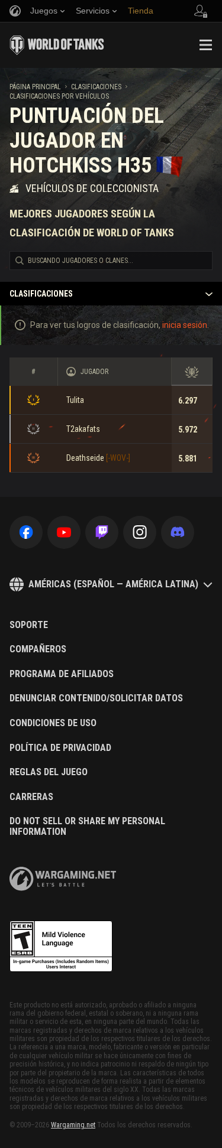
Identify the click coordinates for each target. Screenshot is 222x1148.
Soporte (28, 625)
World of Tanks (56, 45)
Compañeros (37, 649)
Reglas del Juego (48, 772)
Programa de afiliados (61, 674)
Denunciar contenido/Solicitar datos (96, 698)
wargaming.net (62, 879)
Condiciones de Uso (52, 723)
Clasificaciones (96, 87)
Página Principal (35, 87)
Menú (205, 45)
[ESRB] (60, 947)
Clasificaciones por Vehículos (59, 96)
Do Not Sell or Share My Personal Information (87, 826)
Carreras (31, 797)
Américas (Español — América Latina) (113, 584)
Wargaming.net (73, 1125)
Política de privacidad (60, 748)
